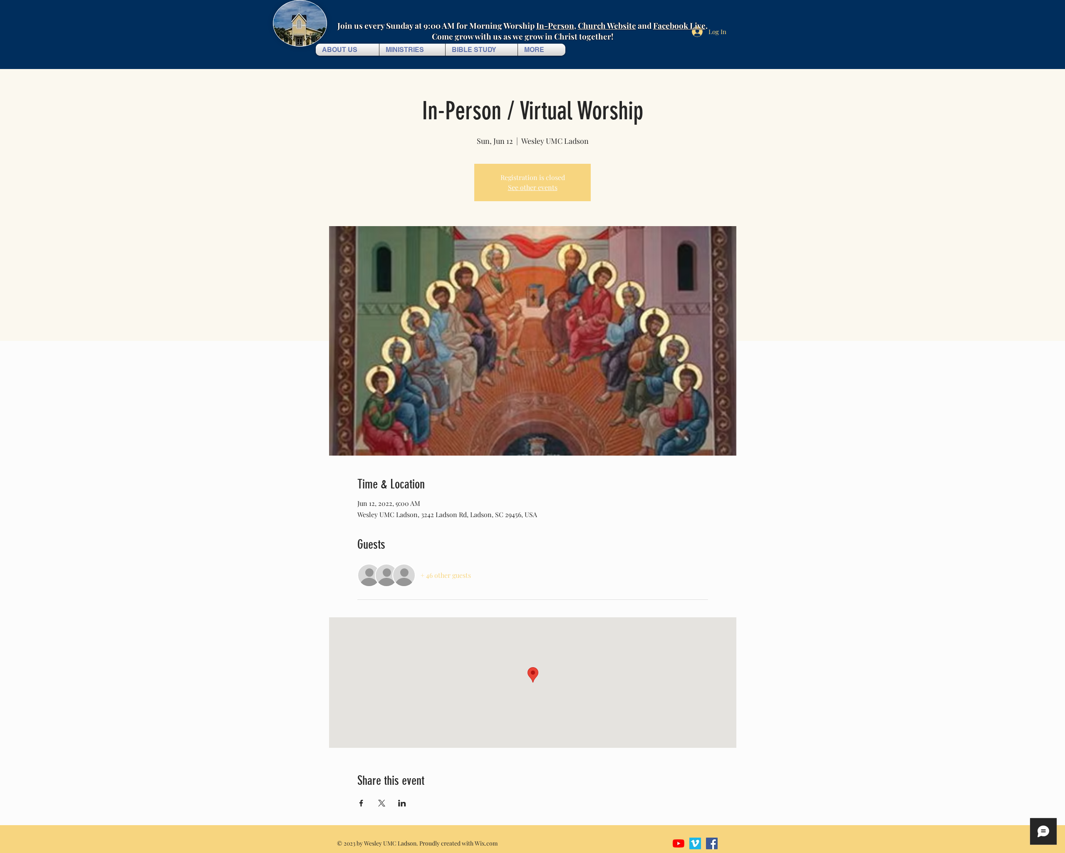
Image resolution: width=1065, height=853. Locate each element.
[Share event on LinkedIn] (402, 803)
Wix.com (486, 843)
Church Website (607, 25)
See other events (532, 187)
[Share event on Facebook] (361, 803)
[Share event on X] (382, 803)
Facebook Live (679, 25)
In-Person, (556, 25)
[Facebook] (712, 843)
